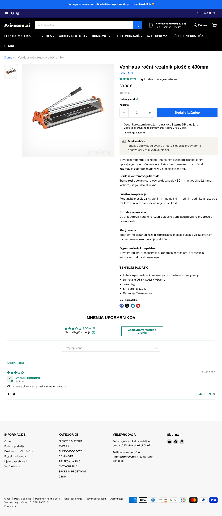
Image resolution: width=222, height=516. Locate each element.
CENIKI (9, 46)
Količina (124, 104)
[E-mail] (6, 13)
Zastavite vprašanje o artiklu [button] (142, 331)
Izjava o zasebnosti (15, 461)
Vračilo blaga (12, 466)
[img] (15, 372)
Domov (9, 57)
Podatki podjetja (14, 446)
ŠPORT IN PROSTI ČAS (190, 36)
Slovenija (206, 13)
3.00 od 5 (89, 328)
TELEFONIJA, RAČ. (127, 36)
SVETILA (46, 36)
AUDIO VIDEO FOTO (72, 36)
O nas (7, 441)
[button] (128, 79)
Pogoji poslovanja (15, 456)
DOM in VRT (100, 36)
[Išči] (137, 25)
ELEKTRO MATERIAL (18, 36)
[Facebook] (12, 13)
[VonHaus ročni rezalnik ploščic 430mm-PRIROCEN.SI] (11, 71)
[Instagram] (17, 13)
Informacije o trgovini (134, 133)
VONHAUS (126, 73)
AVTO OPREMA (157, 36)
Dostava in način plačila (18, 451)
